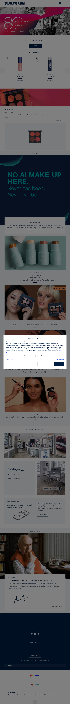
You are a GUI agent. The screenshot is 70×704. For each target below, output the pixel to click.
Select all (59, 364)
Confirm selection (45, 364)
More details (60, 359)
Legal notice (9, 359)
